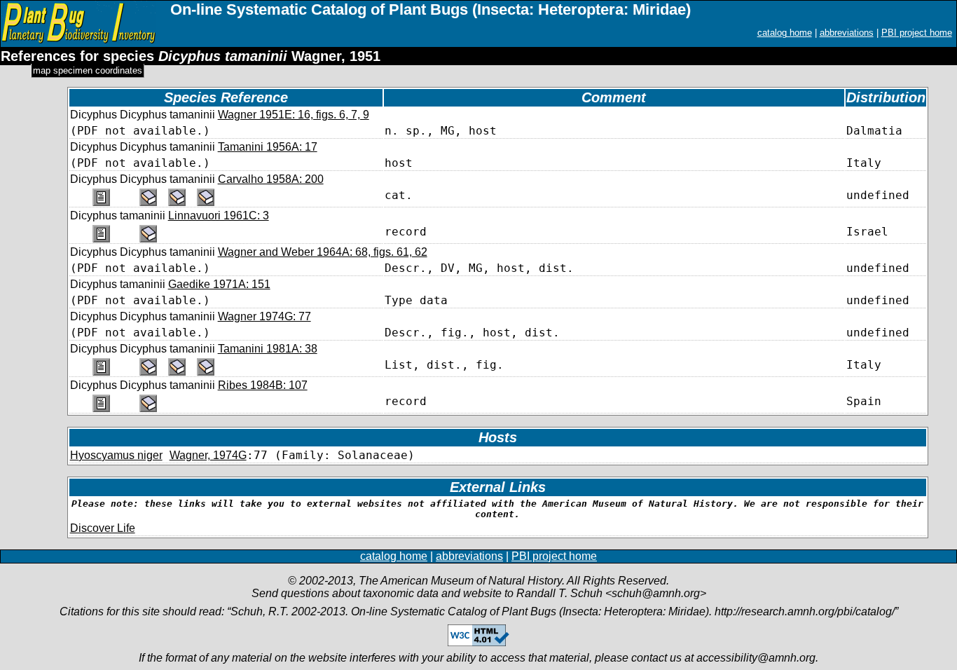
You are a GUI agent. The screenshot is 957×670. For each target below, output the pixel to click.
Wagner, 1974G (208, 455)
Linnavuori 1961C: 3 (218, 215)
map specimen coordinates (87, 70)
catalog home (784, 32)
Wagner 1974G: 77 (264, 316)
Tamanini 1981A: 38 (267, 349)
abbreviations (847, 32)
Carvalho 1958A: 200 (271, 179)
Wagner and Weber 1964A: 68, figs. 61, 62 (322, 252)
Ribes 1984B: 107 (263, 385)
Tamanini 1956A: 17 (267, 147)
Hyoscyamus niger (116, 455)
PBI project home (916, 32)
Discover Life (102, 528)
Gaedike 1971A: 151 (219, 284)
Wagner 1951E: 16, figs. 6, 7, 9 (293, 115)
